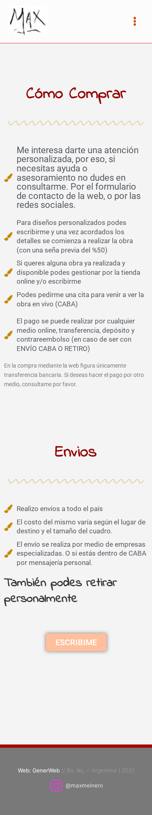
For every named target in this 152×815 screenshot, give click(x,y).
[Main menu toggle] (135, 21)
